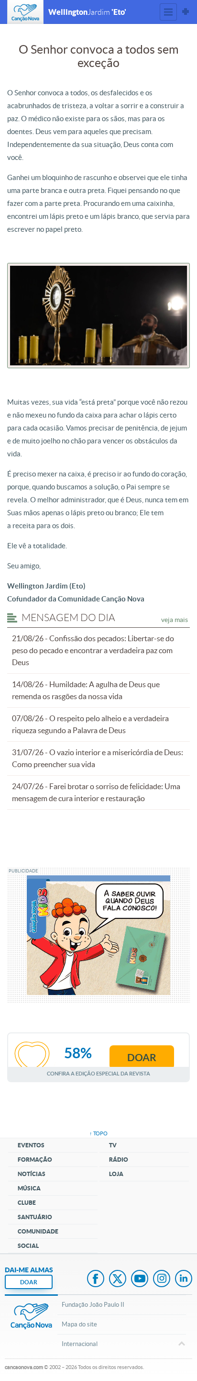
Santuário (35, 1217)
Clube (27, 1203)
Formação (35, 1159)
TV (113, 1145)
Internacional (80, 1343)
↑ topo (98, 1133)
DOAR (28, 1282)
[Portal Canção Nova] (25, 12)
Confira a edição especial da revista (98, 1073)
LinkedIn (183, 1279)
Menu (168, 12)
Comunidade (38, 1231)
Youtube (139, 1279)
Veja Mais (174, 619)
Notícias (31, 1174)
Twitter (117, 1279)
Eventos (31, 1145)
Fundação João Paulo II (93, 1304)
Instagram (161, 1279)
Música (29, 1188)
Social (28, 1246)
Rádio (118, 1159)
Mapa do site (79, 1324)
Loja (116, 1174)
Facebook (95, 1279)
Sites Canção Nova (185, 12)
